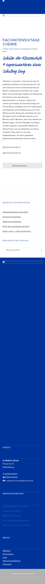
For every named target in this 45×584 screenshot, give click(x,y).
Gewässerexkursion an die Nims (15, 212)
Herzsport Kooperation (12, 217)
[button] (22, 11)
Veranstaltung (25, 49)
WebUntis (6, 551)
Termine (38, 577)
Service (24, 577)
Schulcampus (8, 554)
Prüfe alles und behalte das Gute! (16, 226)
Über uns (7, 577)
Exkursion (17, 49)
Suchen (37, 192)
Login (5, 557)
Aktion (6, 49)
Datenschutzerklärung (11, 561)
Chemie (11, 49)
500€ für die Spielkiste (12, 222)
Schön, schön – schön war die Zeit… (17, 231)
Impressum (7, 564)
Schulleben (16, 577)
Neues (32, 577)
